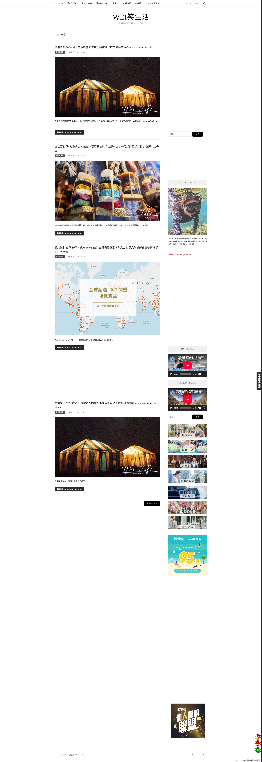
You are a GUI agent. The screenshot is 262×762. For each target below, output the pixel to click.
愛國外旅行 (72, 3)
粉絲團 (138, 3)
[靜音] (199, 374)
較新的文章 (151, 503)
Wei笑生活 (131, 17)
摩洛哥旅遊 (59, 52)
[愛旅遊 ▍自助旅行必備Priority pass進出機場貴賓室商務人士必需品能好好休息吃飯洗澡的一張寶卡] (107, 298)
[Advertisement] (107, 379)
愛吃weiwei (102, 3)
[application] (187, 365)
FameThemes (203, 755)
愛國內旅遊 (86, 3)
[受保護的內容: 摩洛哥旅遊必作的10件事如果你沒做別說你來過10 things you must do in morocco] (107, 447)
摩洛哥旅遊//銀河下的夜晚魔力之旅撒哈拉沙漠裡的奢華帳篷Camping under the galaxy (105, 47)
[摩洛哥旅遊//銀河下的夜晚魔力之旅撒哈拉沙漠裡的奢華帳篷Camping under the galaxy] (107, 87)
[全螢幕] (204, 374)
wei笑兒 (71, 52)
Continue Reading (73, 132)
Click (259, 381)
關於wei (59, 3)
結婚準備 (127, 3)
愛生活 (116, 3)
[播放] (171, 374)
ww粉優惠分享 (153, 3)
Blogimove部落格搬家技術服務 (248, 760)
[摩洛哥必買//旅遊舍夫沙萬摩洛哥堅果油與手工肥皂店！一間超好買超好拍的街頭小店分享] (107, 191)
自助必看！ (59, 256)
